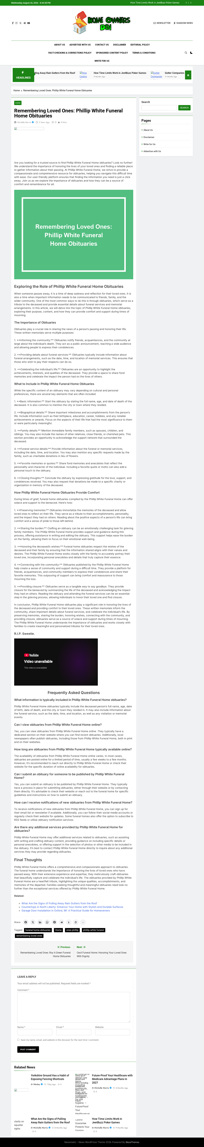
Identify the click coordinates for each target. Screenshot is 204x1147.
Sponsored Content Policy (112, 52)
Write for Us (102, 61)
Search (145, 102)
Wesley (36, 1084)
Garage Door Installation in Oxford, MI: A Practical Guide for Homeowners (66, 910)
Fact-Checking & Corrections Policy (69, 52)
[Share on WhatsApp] (47, 922)
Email (60, 1027)
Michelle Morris (24, 122)
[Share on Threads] (76, 922)
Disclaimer (119, 44)
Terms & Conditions (143, 52)
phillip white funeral (93, 930)
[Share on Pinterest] (54, 922)
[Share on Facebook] (26, 922)
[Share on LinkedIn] (40, 922)
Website (99, 1027)
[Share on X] (33, 922)
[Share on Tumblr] (69, 922)
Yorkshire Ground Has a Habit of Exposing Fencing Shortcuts (149, 3)
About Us (59, 44)
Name (21, 1027)
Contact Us (102, 44)
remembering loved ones (29, 935)
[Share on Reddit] (61, 922)
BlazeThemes (132, 1142)
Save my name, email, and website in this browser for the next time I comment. (60, 1040)
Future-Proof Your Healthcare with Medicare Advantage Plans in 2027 (112, 1079)
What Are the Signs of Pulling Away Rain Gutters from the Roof (59, 903)
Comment (23, 990)
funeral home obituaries (37, 930)
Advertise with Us (80, 44)
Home (17, 103)
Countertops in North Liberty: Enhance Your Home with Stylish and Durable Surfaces (72, 906)
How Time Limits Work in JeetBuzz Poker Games (90, 73)
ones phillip (72, 930)
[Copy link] (83, 922)
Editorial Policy (140, 44)
